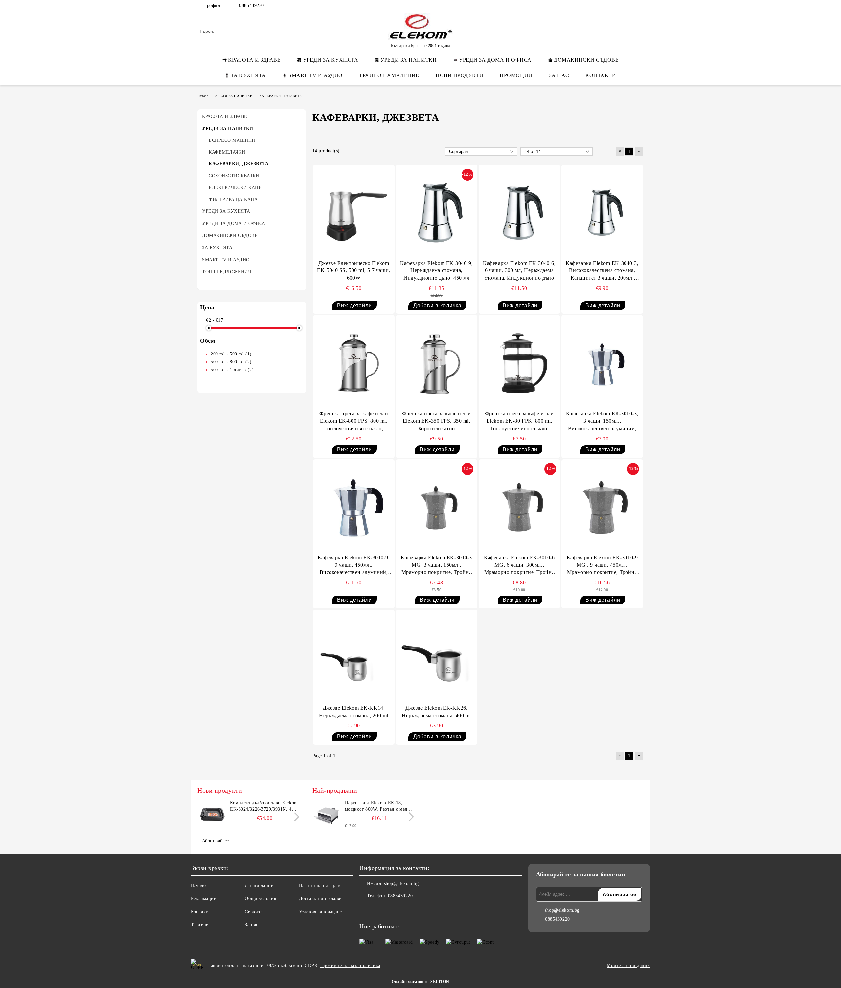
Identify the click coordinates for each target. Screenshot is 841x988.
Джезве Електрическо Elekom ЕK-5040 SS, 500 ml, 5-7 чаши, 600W (353, 270)
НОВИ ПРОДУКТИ (459, 75)
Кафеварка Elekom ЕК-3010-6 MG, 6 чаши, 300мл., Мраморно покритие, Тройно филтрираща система (519, 566)
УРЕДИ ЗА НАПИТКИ (408, 60)
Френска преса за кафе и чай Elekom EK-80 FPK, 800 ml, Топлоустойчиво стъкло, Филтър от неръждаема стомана (519, 422)
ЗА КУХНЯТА (248, 75)
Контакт (199, 911)
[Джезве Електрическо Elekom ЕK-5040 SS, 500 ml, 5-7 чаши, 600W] (354, 213)
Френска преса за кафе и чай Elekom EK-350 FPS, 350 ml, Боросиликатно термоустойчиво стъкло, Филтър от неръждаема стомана (436, 422)
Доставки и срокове (320, 898)
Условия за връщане (320, 911)
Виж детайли (354, 305)
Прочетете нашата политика (350, 965)
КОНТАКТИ (600, 75)
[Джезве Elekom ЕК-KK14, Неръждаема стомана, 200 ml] (354, 657)
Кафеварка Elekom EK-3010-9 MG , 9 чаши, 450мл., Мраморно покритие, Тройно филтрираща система (602, 566)
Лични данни (259, 885)
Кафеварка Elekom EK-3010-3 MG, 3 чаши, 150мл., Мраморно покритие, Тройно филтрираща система (436, 566)
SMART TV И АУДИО (315, 75)
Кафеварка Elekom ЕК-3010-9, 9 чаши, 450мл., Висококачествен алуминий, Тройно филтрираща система (354, 566)
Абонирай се (215, 840)
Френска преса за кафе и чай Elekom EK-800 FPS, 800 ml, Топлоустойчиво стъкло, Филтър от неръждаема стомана (353, 422)
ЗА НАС (559, 75)
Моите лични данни (628, 965)
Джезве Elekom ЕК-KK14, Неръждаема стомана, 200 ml (353, 711)
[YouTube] (640, 5)
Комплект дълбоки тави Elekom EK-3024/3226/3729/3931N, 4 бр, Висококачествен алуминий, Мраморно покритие (264, 806)
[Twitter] (620, 5)
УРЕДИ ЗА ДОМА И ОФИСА (495, 60)
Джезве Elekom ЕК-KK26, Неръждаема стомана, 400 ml (436, 711)
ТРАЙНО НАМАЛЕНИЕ (389, 75)
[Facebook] (600, 5)
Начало (198, 885)
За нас (251, 924)
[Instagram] (630, 5)
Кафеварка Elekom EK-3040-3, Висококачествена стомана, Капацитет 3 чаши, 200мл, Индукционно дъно (602, 271)
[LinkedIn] (610, 5)
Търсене (199, 924)
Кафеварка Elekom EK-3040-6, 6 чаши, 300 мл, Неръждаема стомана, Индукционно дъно (519, 270)
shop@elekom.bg (401, 883)
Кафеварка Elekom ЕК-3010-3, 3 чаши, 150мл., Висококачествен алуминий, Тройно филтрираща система (602, 422)
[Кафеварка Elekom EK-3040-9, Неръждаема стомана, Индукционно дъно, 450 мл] (436, 213)
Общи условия (260, 898)
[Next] (294, 816)
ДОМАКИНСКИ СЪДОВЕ (586, 60)
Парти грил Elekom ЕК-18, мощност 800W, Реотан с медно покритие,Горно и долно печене (379, 806)
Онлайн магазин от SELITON (420, 981)
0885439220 (251, 5)
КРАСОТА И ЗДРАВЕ (254, 60)
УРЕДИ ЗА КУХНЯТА (330, 60)
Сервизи (254, 911)
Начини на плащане (320, 885)
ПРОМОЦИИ (516, 75)
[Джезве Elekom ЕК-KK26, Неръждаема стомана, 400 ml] (436, 657)
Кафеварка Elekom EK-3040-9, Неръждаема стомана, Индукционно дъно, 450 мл (436, 270)
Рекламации (204, 898)
